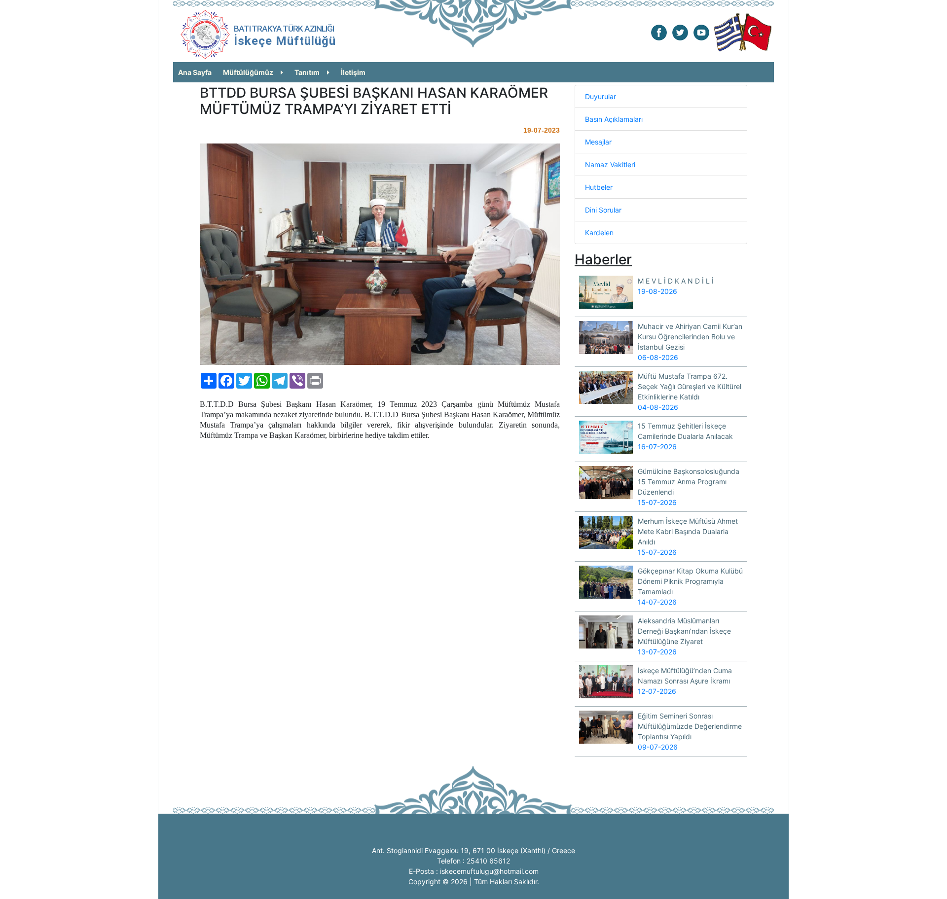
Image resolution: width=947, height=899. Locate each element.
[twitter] (680, 31)
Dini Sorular (603, 210)
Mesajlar (598, 142)
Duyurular (600, 96)
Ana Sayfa (195, 72)
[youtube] (701, 31)
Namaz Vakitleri (610, 164)
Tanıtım (307, 72)
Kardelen (599, 232)
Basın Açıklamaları (614, 119)
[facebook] (659, 31)
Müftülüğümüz (248, 72)
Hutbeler (599, 187)
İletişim (353, 72)
